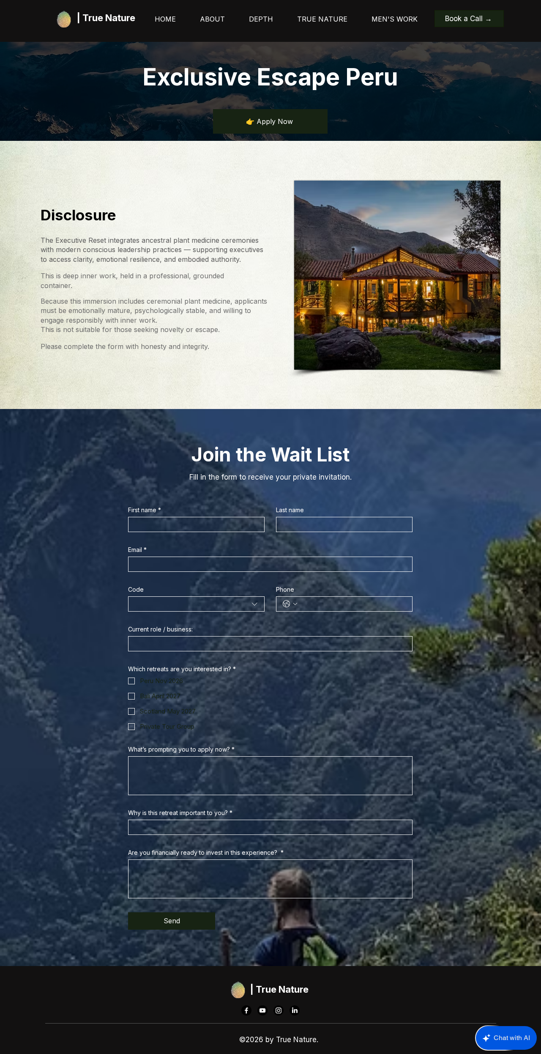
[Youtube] (262, 1010)
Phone (285, 589)
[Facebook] (246, 1010)
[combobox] (196, 604)
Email (137, 549)
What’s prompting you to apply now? (181, 749)
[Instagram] (278, 1010)
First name (144, 509)
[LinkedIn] (295, 1010)
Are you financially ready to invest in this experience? (206, 852)
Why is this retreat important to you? (180, 812)
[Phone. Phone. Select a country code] (289, 604)
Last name (290, 509)
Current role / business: (160, 629)
